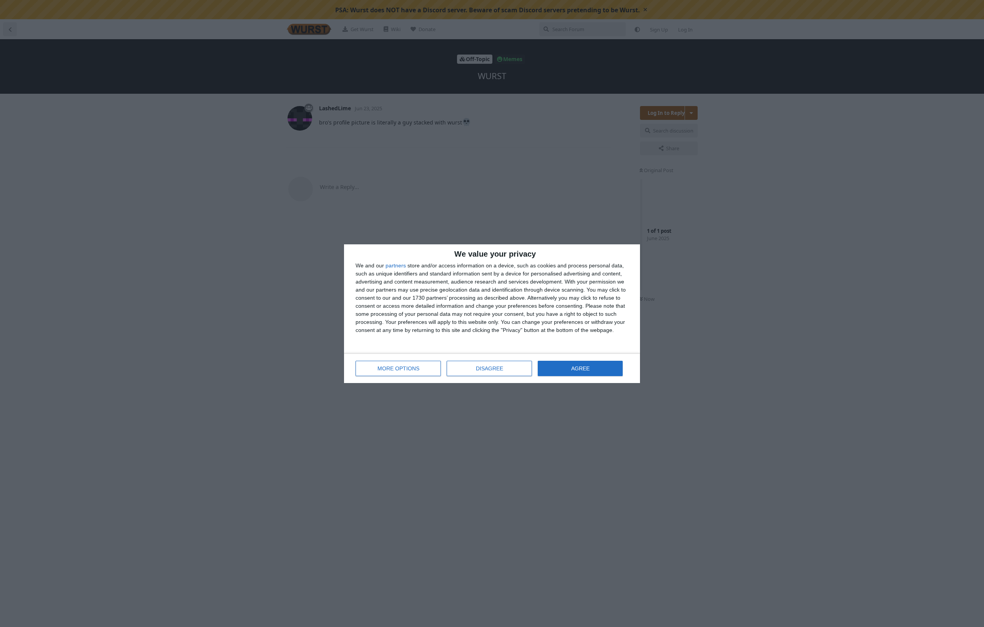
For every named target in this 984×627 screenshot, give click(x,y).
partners (396, 265)
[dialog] (492, 313)
